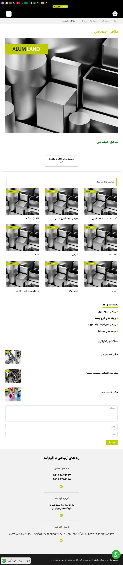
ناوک (53, 560)
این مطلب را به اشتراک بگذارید (61, 159)
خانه (115, 21)
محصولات (106, 21)
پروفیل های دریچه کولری (88, 21)
